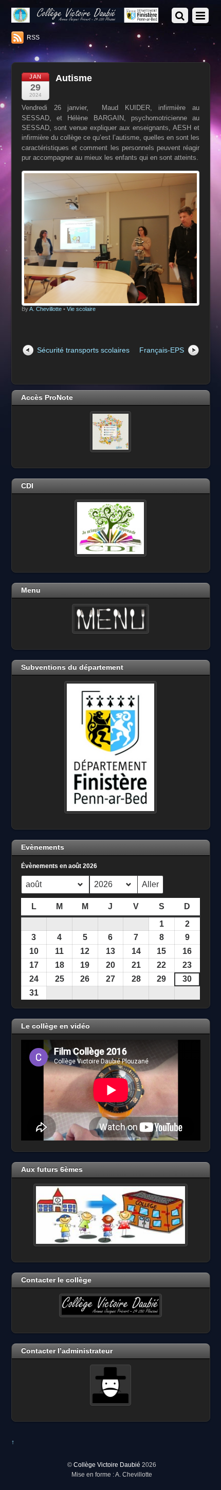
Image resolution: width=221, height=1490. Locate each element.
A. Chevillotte (45, 309)
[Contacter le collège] (110, 1305)
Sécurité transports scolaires (83, 350)
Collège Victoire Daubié (106, 1464)
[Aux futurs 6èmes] (110, 1215)
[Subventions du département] (110, 747)
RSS (33, 37)
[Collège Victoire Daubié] (85, 18)
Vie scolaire (81, 309)
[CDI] (110, 528)
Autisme (74, 78)
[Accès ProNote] (110, 431)
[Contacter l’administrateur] (110, 1385)
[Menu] (110, 619)
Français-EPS (161, 350)
